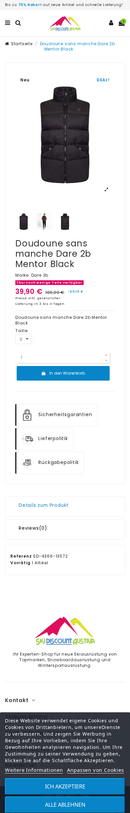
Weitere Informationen (34, 770)
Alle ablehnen (65, 804)
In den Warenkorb (67, 373)
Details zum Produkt (44, 505)
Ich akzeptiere (65, 786)
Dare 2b (40, 275)
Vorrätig (20, 563)
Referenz (21, 556)
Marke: (22, 275)
